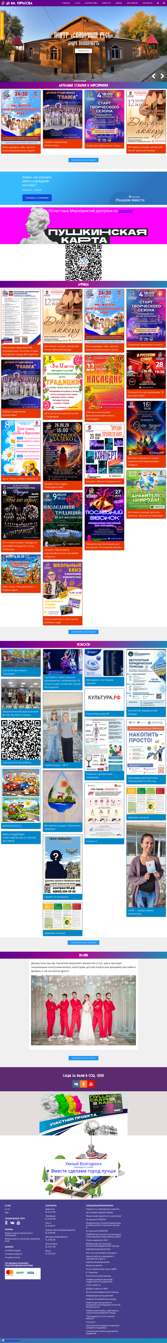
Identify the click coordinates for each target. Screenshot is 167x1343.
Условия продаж (13, 1250)
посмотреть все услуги (83, 1058)
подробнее (83, 47)
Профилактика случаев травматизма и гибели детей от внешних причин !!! (103, 1225)
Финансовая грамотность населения (103, 1216)
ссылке (126, 210)
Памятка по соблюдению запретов (102, 1209)
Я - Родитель (92, 1272)
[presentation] (153, 76)
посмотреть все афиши (83, 160)
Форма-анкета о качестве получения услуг (22, 1239)
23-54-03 (51, 1253)
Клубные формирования (97, 1262)
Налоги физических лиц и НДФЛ (101, 1269)
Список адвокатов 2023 (97, 1240)
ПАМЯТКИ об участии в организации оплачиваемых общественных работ (103, 1235)
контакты (147, 3)
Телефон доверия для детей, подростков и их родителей (99, 1280)
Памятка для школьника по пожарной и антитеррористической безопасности (103, 1304)
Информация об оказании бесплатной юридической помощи (102, 1244)
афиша (119, 3)
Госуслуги (90, 1322)
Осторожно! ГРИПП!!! (96, 1219)
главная (66, 3)
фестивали (132, 3)
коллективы (91, 3)
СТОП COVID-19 (93, 1285)
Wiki (7, 1212)
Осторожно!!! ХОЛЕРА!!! (97, 1231)
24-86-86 (51, 1232)
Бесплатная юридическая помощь (102, 1292)
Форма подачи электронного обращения (19, 1234)
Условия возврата (13, 1253)
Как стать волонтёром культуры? (101, 1253)
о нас (77, 3)
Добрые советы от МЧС (97, 1288)
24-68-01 (51, 1225)
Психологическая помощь (98, 1276)
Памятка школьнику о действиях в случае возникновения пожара (102, 1311)
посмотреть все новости (83, 942)
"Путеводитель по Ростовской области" (100, 1317)
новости (106, 3)
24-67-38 (51, 1246)
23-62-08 (51, 1212)
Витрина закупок (94, 1265)
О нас (7, 1209)
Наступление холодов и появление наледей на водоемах (102, 1326)
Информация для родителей (99, 1295)
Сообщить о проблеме (37, 198)
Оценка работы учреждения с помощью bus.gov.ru (100, 1257)
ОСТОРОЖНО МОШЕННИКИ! (99, 1212)
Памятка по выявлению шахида (101, 1299)
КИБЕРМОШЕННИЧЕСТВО (98, 1249)
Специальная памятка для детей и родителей (102, 1332)
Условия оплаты (12, 1257)
